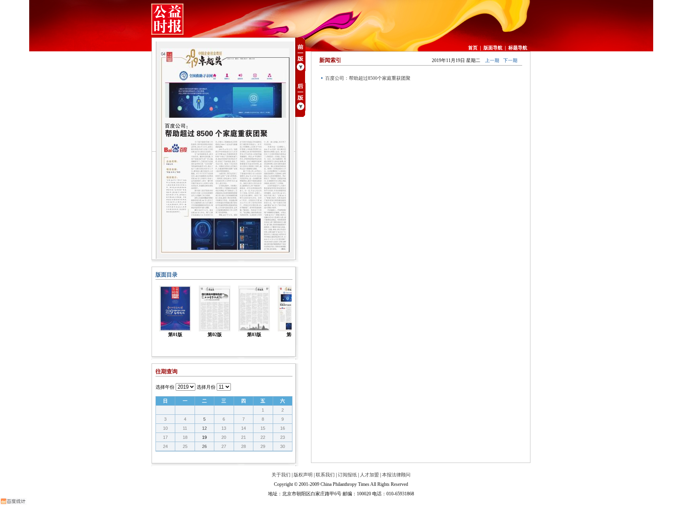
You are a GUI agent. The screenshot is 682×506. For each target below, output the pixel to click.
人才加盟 (369, 475)
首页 (473, 48)
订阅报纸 (347, 475)
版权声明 (303, 475)
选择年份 (165, 387)
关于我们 (281, 475)
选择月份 (206, 387)
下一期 (510, 60)
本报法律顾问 (396, 475)
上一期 (492, 60)
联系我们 (325, 475)
